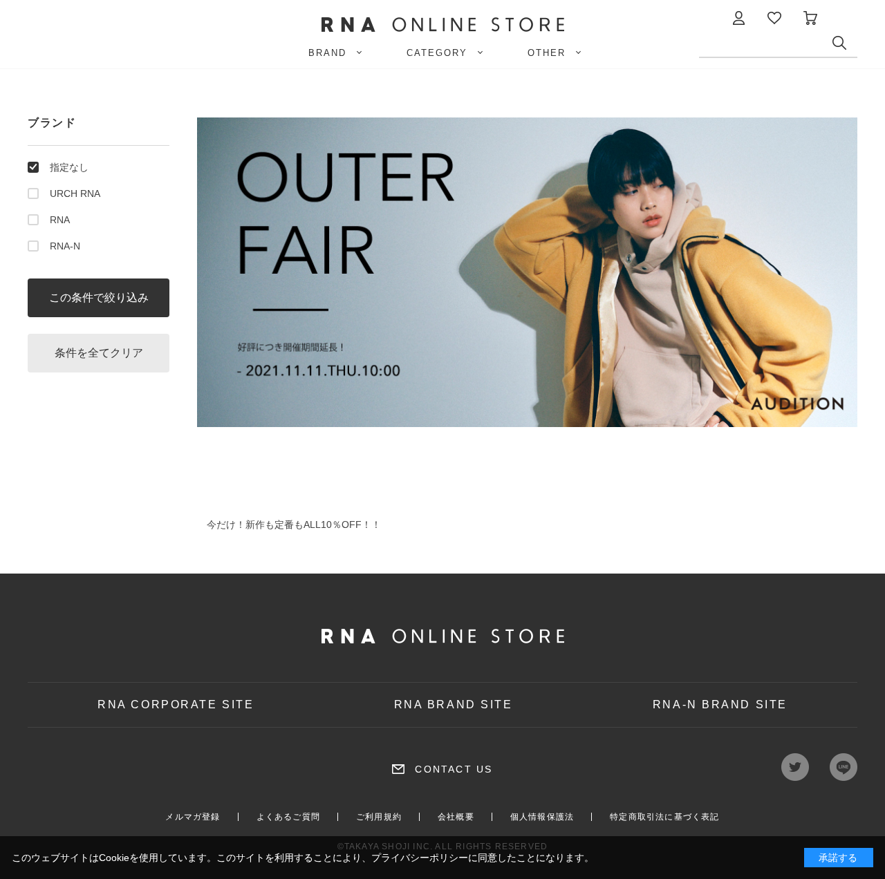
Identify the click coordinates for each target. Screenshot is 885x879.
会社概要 (456, 817)
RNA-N (65, 246)
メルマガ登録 (192, 817)
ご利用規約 (379, 817)
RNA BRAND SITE (453, 704)
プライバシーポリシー (419, 857)
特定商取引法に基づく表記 (664, 817)
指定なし (69, 167)
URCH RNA (75, 193)
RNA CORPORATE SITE (175, 704)
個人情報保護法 (542, 817)
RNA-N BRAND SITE (720, 704)
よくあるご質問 (288, 817)
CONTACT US (453, 769)
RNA (60, 220)
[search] (844, 46)
